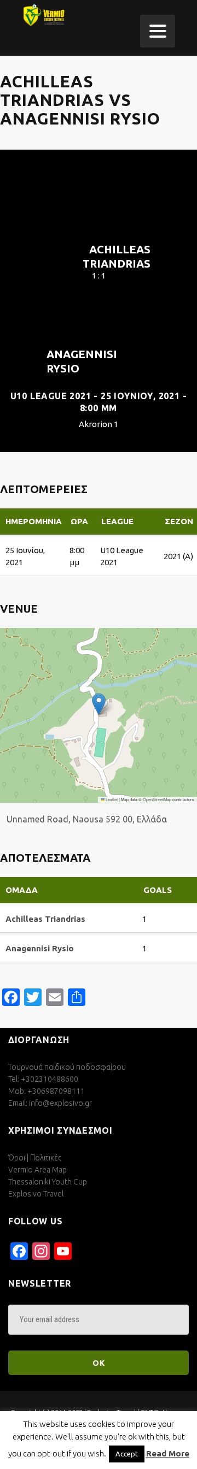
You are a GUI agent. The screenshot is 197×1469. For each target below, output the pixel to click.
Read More (167, 1453)
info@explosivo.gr (60, 1103)
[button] (99, 704)
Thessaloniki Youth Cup (47, 1181)
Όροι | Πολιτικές (34, 1157)
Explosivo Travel (35, 1193)
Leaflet (111, 799)
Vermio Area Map (37, 1169)
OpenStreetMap (157, 799)
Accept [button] (126, 1454)
